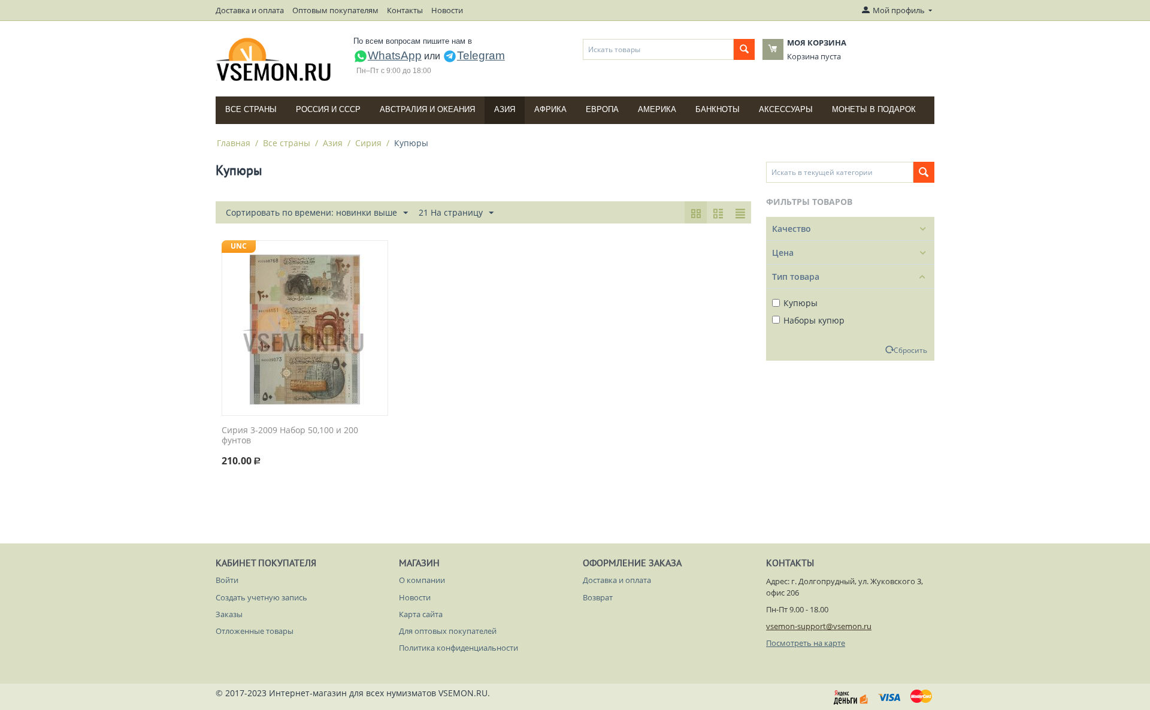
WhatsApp (395, 55)
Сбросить (910, 350)
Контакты (405, 10)
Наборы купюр (814, 320)
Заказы (229, 614)
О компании (422, 580)
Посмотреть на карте (805, 643)
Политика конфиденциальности (458, 647)
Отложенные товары (254, 631)
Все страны (251, 109)
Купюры (800, 303)
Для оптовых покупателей (448, 631)
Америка (657, 109)
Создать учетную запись (261, 597)
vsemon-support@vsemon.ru (818, 626)
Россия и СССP (328, 109)
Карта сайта (421, 614)
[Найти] (744, 49)
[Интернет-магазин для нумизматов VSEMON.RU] (274, 59)
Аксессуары (786, 109)
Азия (504, 109)
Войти (227, 580)
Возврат (598, 597)
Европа (602, 109)
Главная (233, 143)
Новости (447, 10)
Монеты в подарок (874, 109)
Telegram (481, 55)
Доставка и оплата (250, 10)
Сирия (368, 143)
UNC (239, 246)
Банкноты (717, 109)
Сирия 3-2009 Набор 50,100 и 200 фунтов (290, 435)
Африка (550, 109)
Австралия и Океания (427, 109)
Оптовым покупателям (335, 10)
